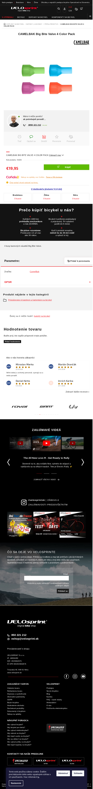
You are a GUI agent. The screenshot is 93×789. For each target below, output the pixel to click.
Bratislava (20, 2)
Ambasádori (51, 702)
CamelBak (34, 272)
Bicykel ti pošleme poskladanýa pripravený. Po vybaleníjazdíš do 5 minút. (62, 221)
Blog (48, 694)
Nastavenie (16, 783)
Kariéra (49, 697)
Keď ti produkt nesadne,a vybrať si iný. (62, 232)
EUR (70, 7)
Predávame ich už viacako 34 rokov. (30, 232)
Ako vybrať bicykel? (15, 724)
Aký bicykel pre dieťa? (16, 727)
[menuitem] (7, 17)
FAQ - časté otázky (54, 700)
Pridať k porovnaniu (80, 261)
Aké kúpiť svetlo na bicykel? (18, 736)
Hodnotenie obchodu (15, 705)
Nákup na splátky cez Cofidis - (41, 177)
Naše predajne (7, 2)
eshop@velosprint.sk (25, 638)
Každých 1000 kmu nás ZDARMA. (30, 221)
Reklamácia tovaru (14, 691)
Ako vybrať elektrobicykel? (18, 730)
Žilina (36, 2)
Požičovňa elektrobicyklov (56, 708)
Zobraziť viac (56, 155)
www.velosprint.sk (14, 673)
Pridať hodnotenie (12, 342)
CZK (70, 11)
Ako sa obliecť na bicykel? (17, 739)
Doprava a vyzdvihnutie (16, 694)
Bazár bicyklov (13, 702)
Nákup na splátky (14, 714)
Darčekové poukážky (15, 708)
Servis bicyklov (52, 691)
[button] (35, 413)
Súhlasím (78, 773)
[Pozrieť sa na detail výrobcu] (81, 42)
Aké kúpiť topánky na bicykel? (19, 745)
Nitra (29, 2)
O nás (48, 705)
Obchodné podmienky (16, 697)
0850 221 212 (34, 125)
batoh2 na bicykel (42, 316)
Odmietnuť (63, 773)
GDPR (9, 700)
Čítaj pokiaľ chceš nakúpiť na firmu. (24, 183)
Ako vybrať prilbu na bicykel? (19, 742)
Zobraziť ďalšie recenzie (77, 392)
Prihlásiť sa (63, 591)
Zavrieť (10, 137)
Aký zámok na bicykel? (16, 733)
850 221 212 (18, 635)
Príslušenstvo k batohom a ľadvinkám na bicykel (30, 300)
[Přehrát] (20, 443)
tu (38, 777)
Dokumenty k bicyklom (16, 711)
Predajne (50, 688)
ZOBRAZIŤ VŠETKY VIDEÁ (45, 479)
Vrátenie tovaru (13, 688)
